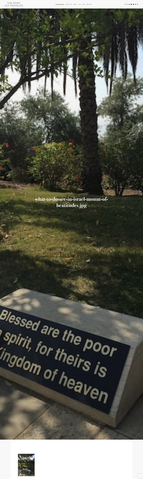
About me (89, 4)
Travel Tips (69, 4)
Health (75, 4)
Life (80, 4)
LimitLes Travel (60, 4)
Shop (83, 4)
